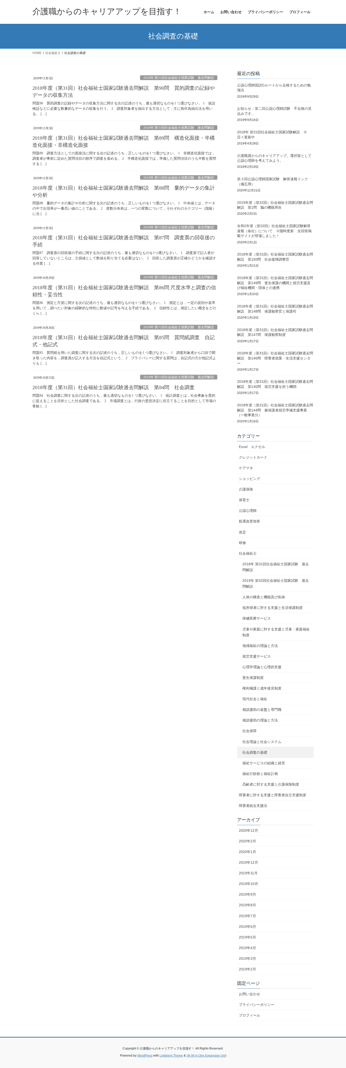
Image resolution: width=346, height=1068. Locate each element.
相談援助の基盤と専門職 (261, 710)
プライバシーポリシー (256, 1005)
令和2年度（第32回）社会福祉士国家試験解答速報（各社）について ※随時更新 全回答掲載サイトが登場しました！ (274, 231)
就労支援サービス (256, 656)
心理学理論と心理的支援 (261, 667)
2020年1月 (247, 852)
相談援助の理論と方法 (260, 720)
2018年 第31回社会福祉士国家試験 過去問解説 (178, 78)
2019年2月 (247, 969)
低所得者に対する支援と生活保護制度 (272, 608)
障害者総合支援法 (253, 806)
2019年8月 (247, 905)
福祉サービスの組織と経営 (263, 763)
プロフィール (249, 1015)
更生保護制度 (253, 678)
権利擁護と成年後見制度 (261, 688)
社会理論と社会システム (261, 742)
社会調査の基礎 (254, 752)
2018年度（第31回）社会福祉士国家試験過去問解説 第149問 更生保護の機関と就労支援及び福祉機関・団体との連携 (275, 283)
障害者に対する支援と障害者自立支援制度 (272, 795)
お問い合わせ (249, 994)
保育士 (244, 500)
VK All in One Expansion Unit (206, 1055)
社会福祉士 (248, 553)
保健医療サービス (256, 618)
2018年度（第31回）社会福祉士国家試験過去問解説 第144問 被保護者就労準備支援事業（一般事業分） (275, 410)
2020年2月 (247, 841)
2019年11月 (248, 873)
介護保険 (246, 489)
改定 (242, 532)
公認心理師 (248, 511)
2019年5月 (247, 937)
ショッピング (249, 479)
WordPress (144, 1055)
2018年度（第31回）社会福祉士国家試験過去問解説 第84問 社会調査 (113, 387)
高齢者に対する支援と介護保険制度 (270, 784)
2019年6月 (247, 927)
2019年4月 (247, 948)
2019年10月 (248, 884)
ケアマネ (246, 468)
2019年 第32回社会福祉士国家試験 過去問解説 (275, 583)
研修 (242, 543)
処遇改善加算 (249, 521)
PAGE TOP (333, 1031)
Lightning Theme (171, 1055)
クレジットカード (253, 457)
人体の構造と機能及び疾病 (263, 597)
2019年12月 (248, 862)
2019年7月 (247, 916)
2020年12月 (248, 830)
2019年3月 (247, 958)
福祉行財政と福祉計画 (260, 774)
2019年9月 (247, 894)
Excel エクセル (252, 447)
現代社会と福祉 (254, 699)
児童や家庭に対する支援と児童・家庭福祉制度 (276, 632)
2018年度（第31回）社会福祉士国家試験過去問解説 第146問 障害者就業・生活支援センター (275, 358)
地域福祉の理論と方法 (260, 646)
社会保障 (249, 731)
